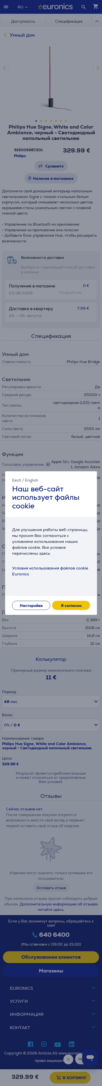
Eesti (16, 480)
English (31, 480)
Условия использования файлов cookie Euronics (50, 571)
